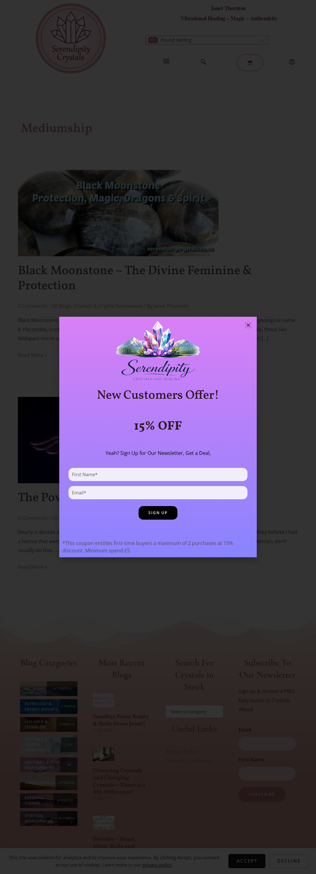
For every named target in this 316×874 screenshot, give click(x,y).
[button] (248, 325)
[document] (158, 437)
